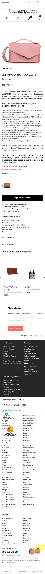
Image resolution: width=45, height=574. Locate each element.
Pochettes (5, 453)
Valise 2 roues (6, 470)
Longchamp (6, 416)
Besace (4, 450)
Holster (25, 438)
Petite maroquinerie (8, 480)
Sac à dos (5, 443)
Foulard (25, 492)
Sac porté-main (7, 430)
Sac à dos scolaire (8, 499)
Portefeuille (27, 480)
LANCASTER (7, 68)
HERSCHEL (26, 525)
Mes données (29, 369)
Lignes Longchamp (8, 418)
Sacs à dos (5, 492)
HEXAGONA (26, 528)
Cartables (26, 472)
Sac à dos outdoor (8, 497)
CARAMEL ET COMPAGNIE (9, 543)
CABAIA (4, 538)
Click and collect (30, 354)
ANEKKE (4, 523)
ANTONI (4, 525)
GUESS (25, 521)
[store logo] (23, 11)
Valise (4, 465)
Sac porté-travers (7, 435)
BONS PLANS (27, 494)
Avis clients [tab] (7, 237)
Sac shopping (6, 440)
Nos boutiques (8, 349)
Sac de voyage (7, 472)
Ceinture (26, 490)
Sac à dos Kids (28, 425)
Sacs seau (5, 448)
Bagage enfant (7, 477)
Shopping (26, 467)
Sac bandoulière (7, 433)
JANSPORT (26, 530)
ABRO (3, 521)
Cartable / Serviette (29, 453)
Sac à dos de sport (29, 418)
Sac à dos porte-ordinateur (11, 507)
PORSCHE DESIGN (7, 535)
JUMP (25, 533)
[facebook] (36, 336)
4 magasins (5, 2)
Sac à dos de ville (7, 494)
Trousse (26, 477)
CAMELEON (5, 540)
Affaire (25, 443)
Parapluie (26, 487)
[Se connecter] (17, 18)
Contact (6, 351)
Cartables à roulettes (30, 470)
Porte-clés (5, 487)
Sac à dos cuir (6, 502)
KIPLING (25, 535)
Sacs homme (27, 428)
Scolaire (26, 460)
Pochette (26, 430)
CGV (5, 358)
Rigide (4, 460)
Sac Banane (6, 455)
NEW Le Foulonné (28, 504)
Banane (25, 435)
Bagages (5, 421)
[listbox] (22, 183)
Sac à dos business (8, 504)
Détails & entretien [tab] (10, 216)
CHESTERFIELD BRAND (8, 518)
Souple (4, 462)
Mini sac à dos (28, 423)
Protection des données (12, 361)
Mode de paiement (31, 346)
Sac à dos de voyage (30, 416)
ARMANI (4, 528)
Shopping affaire (29, 457)
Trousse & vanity (7, 475)
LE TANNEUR (26, 543)
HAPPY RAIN (26, 523)
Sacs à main (6, 428)
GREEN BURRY (27, 518)
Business (26, 440)
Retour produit (29, 356)
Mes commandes (30, 367)
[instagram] (41, 336)
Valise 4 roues (6, 467)
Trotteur (4, 445)
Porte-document (28, 448)
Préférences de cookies (12, 363)
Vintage (4, 490)
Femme (4, 482)
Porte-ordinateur (28, 445)
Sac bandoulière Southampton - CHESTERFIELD (19, 292)
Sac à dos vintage (29, 421)
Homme (4, 423)
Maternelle (26, 482)
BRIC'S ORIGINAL (6, 533)
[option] (7, 183)
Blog (5, 354)
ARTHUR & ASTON (6, 530)
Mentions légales (9, 356)
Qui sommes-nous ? (10, 346)
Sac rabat (5, 438)
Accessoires (6, 425)
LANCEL (27, 287)
